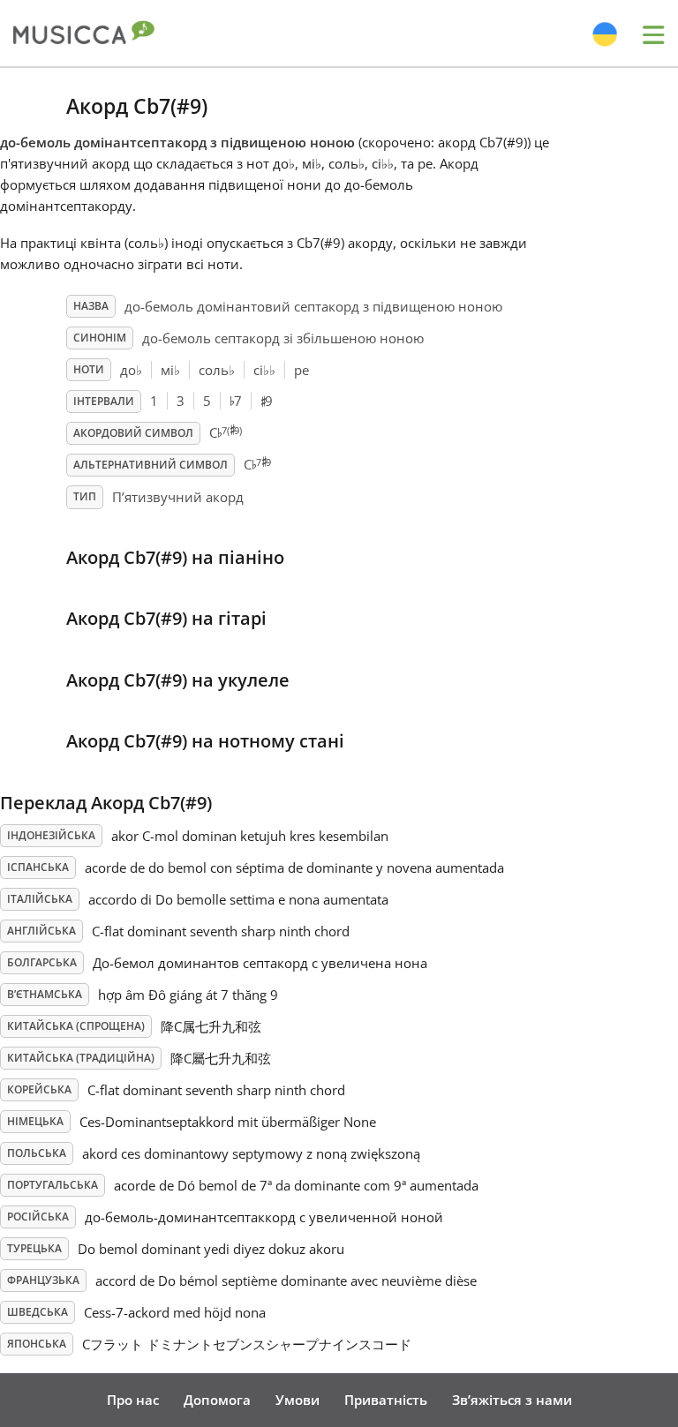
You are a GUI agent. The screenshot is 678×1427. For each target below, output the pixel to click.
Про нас (133, 1399)
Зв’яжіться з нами (512, 1399)
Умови (297, 1399)
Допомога (217, 1399)
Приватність (385, 1399)
